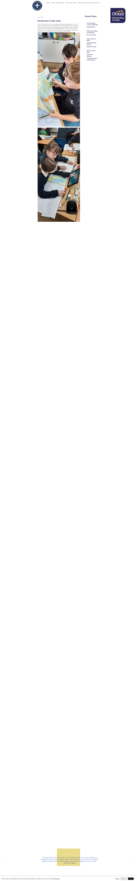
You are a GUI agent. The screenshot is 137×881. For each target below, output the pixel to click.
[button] (58, 3)
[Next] (129, 858)
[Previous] (7, 858)
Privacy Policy (56, 878)
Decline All (123, 878)
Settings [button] (117, 878)
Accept (130, 878)
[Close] (135, 879)
